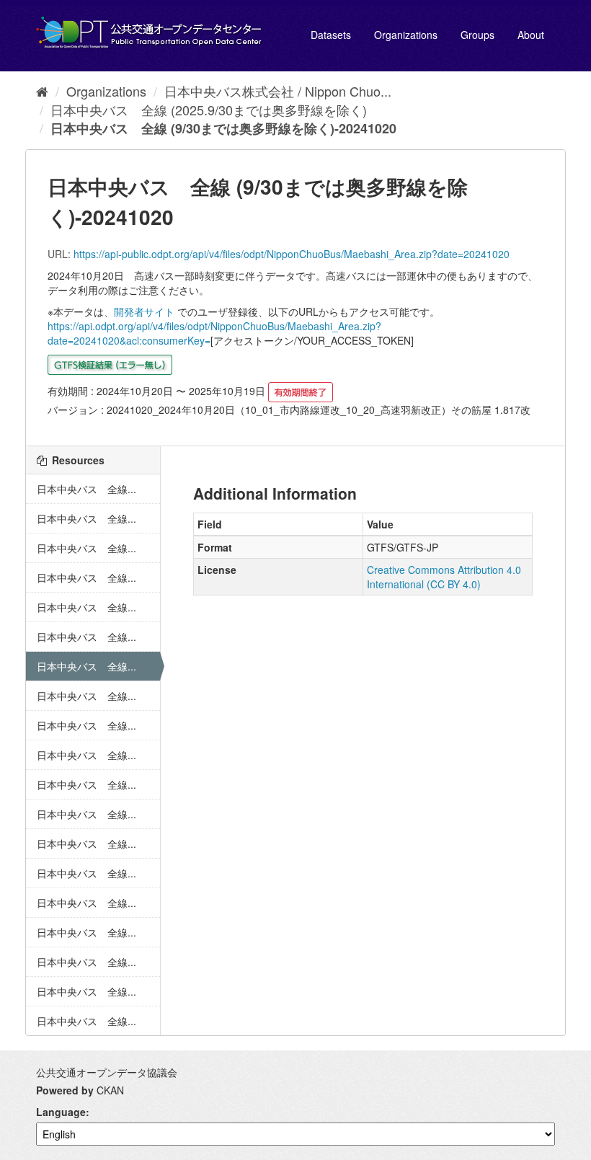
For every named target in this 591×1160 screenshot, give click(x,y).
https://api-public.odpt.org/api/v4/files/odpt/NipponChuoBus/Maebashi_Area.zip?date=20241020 (292, 254)
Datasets (331, 34)
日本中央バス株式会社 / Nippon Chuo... (277, 90)
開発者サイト (144, 311)
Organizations (405, 34)
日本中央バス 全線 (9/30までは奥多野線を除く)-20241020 (223, 128)
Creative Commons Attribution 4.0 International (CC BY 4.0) (444, 576)
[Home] (42, 90)
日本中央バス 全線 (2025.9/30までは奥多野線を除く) (208, 109)
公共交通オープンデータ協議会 (106, 1072)
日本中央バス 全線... (86, 489)
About (530, 34)
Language (61, 1111)
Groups (477, 34)
